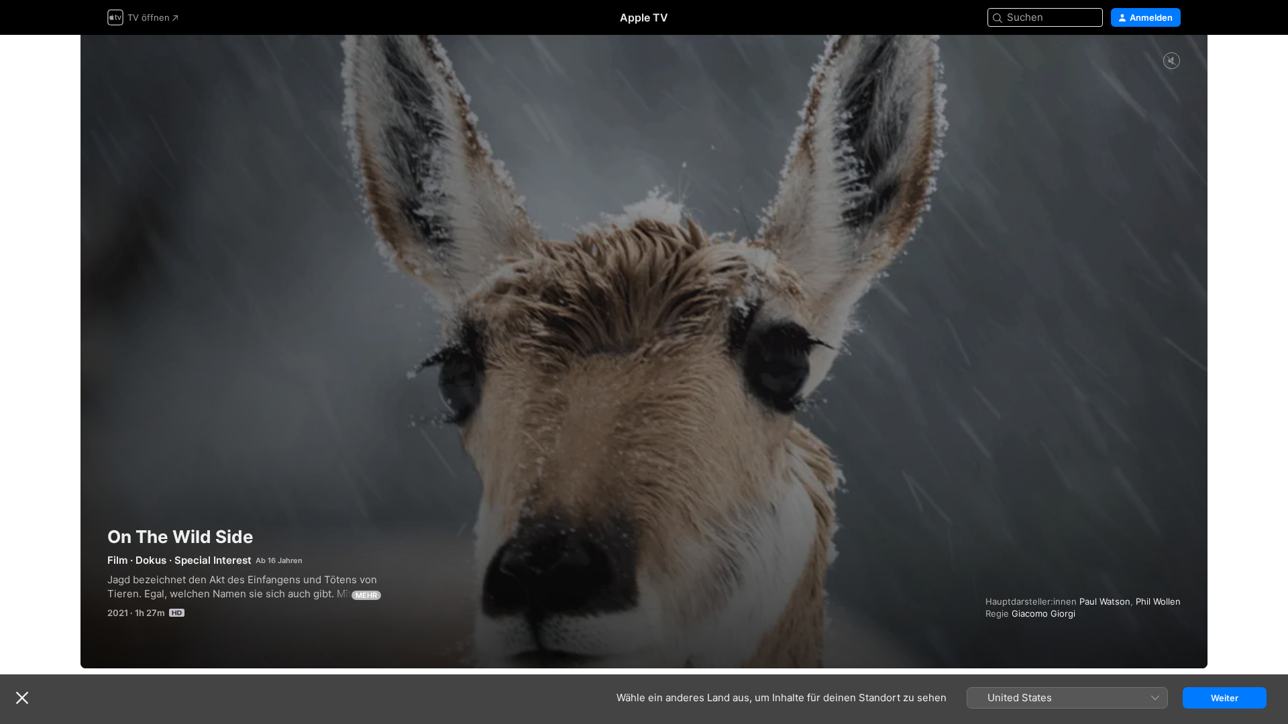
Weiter (1224, 697)
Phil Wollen (1158, 601)
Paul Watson (1104, 601)
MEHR (366, 595)
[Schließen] (22, 698)
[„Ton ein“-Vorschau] (1171, 61)
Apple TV (644, 17)
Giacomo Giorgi (1043, 613)
